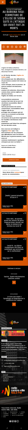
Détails (3, 351)
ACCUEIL (5, 412)
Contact (5, 380)
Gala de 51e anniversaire (17, 415)
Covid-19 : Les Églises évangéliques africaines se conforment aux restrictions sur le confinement (14, 248)
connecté (17, 172)
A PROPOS (23, 412)
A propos (6, 378)
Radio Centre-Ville (15, 35)
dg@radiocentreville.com (12, 366)
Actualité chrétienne (14, 9)
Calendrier (5, 414)
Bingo (4, 417)
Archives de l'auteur (14, 160)
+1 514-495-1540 (9, 363)
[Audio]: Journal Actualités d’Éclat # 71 (14, 196)
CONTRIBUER (6, 415)
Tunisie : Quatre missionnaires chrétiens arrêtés (14, 277)
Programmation (8, 377)
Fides (10, 130)
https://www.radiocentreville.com (14, 360)
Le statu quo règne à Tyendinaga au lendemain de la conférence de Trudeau (14, 298)
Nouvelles (14, 414)
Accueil (5, 375)
